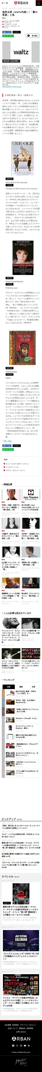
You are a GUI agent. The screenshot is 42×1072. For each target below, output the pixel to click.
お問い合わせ (21, 1032)
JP (3, 3)
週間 (21, 687)
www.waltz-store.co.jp (11, 86)
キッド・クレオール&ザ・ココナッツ (12, 21)
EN (7, 3)
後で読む (35, 36)
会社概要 (8, 1025)
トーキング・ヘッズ (10, 24)
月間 (33, 687)
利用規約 (15, 1025)
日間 (8, 687)
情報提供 (22, 1028)
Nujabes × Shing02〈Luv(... (27, 718)
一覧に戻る (7, 441)
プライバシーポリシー (28, 1025)
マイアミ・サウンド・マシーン (11, 26)
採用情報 (29, 1028)
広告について (13, 1028)
